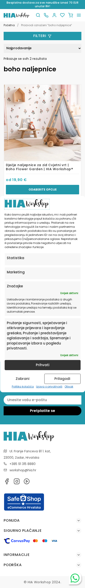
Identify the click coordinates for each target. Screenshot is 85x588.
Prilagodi (62, 378)
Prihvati (42, 365)
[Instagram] (17, 482)
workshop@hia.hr (23, 470)
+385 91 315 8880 (23, 464)
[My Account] (54, 15)
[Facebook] (7, 482)
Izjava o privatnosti (49, 386)
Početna (9, 25)
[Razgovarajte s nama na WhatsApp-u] (75, 578)
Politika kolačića (23, 386)
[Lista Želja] (62, 15)
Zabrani (22, 378)
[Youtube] (27, 482)
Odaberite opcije (43, 189)
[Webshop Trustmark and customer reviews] (24, 510)
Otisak (69, 386)
